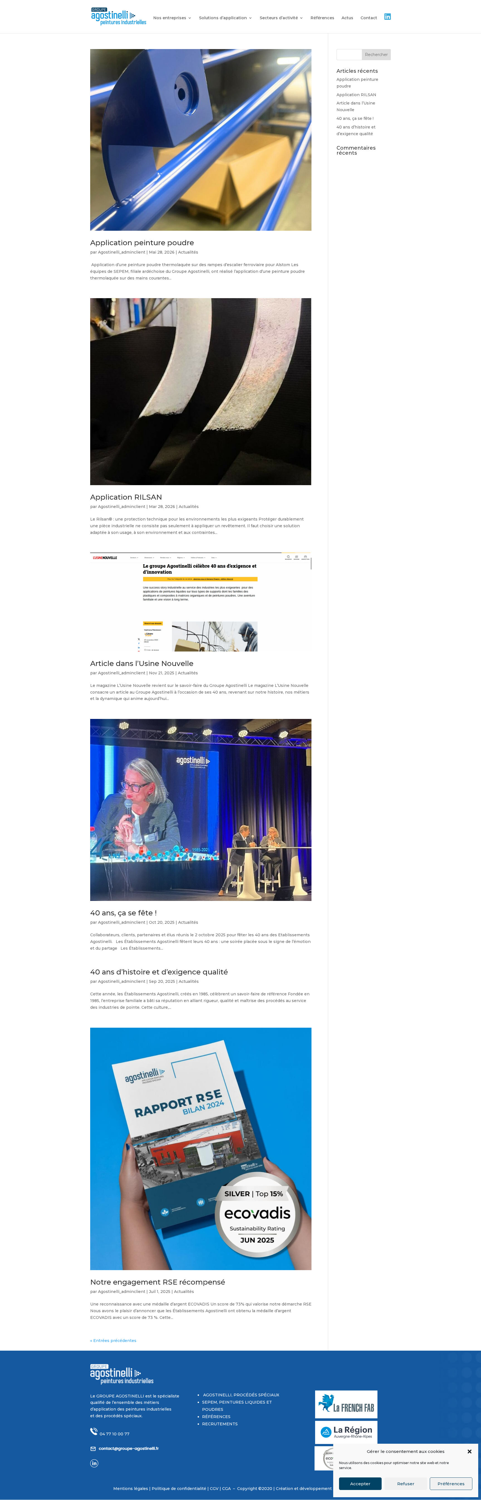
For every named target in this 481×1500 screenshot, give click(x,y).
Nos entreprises (169, 18)
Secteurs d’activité (279, 18)
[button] (469, 1451)
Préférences (451, 1483)
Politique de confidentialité (179, 1488)
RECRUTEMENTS (220, 1423)
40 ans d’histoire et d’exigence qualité (159, 971)
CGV (214, 1488)
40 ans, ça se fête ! (123, 912)
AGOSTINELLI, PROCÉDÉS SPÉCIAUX (240, 1394)
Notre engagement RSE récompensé (157, 1282)
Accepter (360, 1483)
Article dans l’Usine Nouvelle (141, 663)
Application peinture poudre (142, 242)
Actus (347, 18)
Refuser (405, 1483)
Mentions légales (130, 1488)
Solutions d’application (223, 18)
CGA (227, 1488)
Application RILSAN (126, 497)
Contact (368, 18)
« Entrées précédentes (113, 1340)
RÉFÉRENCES (216, 1416)
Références (322, 18)
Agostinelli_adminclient (121, 252)
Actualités (188, 252)
